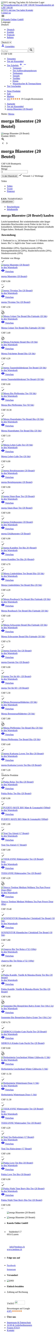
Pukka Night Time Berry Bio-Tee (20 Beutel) (21, 1200)
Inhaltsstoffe (12, 209)
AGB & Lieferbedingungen (19, 1325)
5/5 (8, 99)
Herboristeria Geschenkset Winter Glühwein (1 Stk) (24, 1069)
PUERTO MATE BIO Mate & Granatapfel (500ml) (24, 819)
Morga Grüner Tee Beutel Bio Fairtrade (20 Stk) (23, 328)
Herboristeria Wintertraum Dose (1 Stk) (19, 1094)
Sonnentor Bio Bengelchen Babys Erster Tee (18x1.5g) (26, 1017)
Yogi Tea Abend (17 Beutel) (14, 845)
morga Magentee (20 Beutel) (14, 276)
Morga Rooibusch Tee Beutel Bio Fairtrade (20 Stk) (24, 611)
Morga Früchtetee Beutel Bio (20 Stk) (18, 353)
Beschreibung (13, 206)
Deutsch (10, 29)
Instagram (11, 1269)
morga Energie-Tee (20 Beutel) (15, 662)
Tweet (9, 188)
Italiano (10, 37)
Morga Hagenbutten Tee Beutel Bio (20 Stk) (21, 430)
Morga (11, 114)
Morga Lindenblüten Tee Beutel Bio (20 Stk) (21, 585)
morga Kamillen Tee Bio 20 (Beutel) (17, 559)
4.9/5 (9, 1311)
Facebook (11, 1265)
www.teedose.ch (14, 1249)
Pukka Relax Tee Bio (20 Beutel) (16, 793)
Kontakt (29, 10)
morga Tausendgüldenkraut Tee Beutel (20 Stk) (22, 379)
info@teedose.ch (17, 1247)
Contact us (6, 13)
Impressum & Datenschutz (19, 1322)
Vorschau (7, 271)
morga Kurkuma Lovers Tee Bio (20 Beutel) (21, 765)
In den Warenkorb (9, 176)
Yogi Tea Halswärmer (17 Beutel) (16, 1148)
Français (11, 35)
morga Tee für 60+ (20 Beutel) (15, 688)
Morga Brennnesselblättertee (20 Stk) (18, 713)
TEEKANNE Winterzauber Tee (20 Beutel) (21, 1123)
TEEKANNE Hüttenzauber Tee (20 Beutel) (21, 873)
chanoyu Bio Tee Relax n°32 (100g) (17, 961)
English (10, 32)
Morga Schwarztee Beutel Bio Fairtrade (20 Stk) (23, 636)
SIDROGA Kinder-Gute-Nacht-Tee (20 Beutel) (23, 1043)
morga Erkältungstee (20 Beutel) (16, 533)
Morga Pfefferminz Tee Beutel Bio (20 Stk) (20, 739)
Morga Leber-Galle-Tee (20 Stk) (16, 456)
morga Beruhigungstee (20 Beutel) (16, 482)
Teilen (9, 186)
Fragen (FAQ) (13, 1327)
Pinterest (11, 191)
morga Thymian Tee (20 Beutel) (15, 302)
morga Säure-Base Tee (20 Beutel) (16, 508)
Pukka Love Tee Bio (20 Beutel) (16, 1174)
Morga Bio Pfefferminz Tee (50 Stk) (17, 405)
